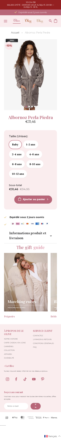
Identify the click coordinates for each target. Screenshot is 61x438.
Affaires (8, 354)
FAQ (34, 347)
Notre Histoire (11, 339)
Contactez (38, 336)
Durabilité (9, 358)
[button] (26, 106)
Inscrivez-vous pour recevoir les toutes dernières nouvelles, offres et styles (30, 397)
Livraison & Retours (42, 339)
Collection (9, 350)
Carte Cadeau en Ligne (15, 343)
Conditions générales (43, 343)
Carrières (8, 346)
